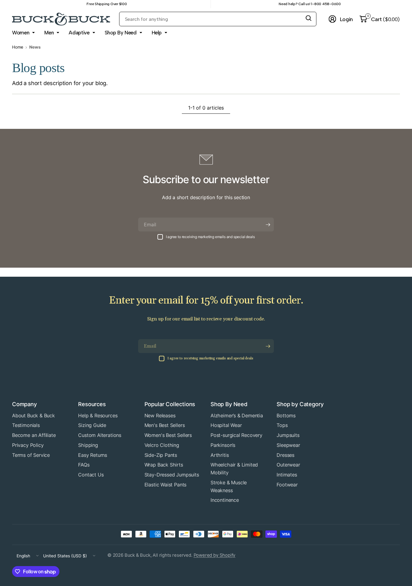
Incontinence (225, 500)
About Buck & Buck (33, 415)
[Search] (308, 18)
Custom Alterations (99, 435)
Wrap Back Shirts (163, 465)
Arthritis (220, 455)
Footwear (287, 485)
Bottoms (286, 415)
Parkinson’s (223, 445)
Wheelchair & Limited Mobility (234, 469)
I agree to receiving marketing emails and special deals (210, 236)
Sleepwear (288, 445)
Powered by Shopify (215, 555)
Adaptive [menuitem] (79, 33)
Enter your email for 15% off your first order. (206, 301)
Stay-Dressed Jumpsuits (171, 475)
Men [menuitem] (49, 33)
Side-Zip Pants (160, 455)
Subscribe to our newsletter (206, 179)
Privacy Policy (27, 445)
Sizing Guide (92, 425)
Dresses (285, 455)
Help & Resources (97, 415)
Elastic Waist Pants (165, 485)
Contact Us (90, 475)
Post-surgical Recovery (236, 435)
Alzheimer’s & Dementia (237, 415)
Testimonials (26, 425)
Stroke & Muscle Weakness (229, 486)
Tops (282, 425)
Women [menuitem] (20, 33)
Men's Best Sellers (164, 425)
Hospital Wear (226, 425)
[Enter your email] (268, 224)
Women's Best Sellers (168, 435)
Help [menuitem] (157, 33)
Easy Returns (92, 455)
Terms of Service (31, 455)
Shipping (88, 445)
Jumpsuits (288, 435)
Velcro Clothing (161, 445)
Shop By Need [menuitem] (121, 33)
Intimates (287, 475)
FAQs (83, 465)
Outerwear (288, 465)
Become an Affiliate (34, 435)
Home (17, 47)
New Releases (160, 415)
